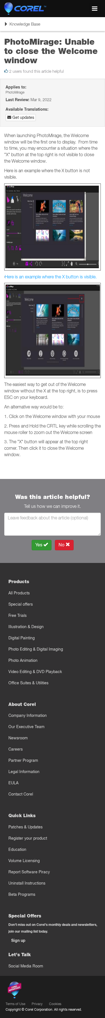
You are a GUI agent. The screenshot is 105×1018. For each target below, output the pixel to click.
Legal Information (23, 771)
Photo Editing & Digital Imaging (35, 649)
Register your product (27, 838)
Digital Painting (21, 637)
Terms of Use (15, 1004)
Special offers (20, 604)
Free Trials (17, 615)
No (62, 545)
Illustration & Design (26, 626)
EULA (13, 782)
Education (17, 849)
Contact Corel (20, 794)
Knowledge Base (22, 26)
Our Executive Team (26, 726)
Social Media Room (25, 966)
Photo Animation (23, 660)
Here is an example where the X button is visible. (51, 276)
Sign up (18, 940)
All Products (19, 593)
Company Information (27, 715)
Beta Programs (21, 894)
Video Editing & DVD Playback (35, 671)
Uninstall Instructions (26, 883)
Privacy (37, 1004)
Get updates (22, 117)
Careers (15, 749)
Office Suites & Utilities (28, 682)
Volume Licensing (24, 860)
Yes (39, 545)
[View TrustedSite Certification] (41, 991)
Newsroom (18, 737)
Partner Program (23, 760)
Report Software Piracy (29, 871)
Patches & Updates (25, 827)
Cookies (55, 1004)
